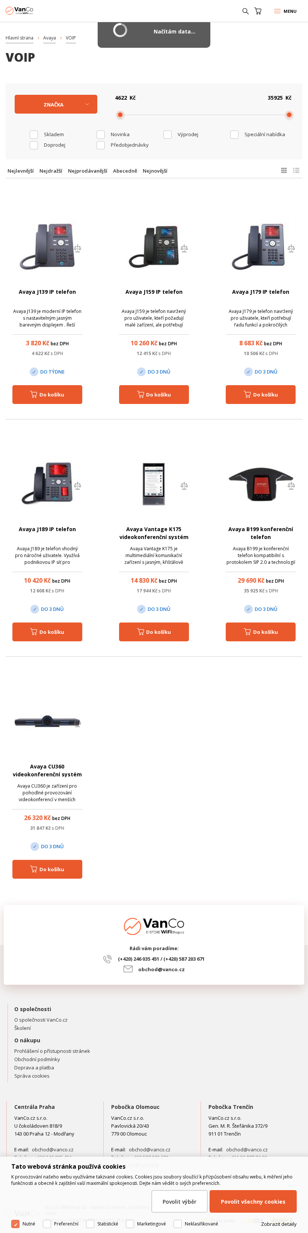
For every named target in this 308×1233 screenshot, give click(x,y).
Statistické (107, 1224)
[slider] (120, 115)
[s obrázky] (296, 170)
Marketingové (151, 1224)
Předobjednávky (130, 144)
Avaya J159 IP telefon (154, 291)
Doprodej (54, 144)
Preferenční (66, 1224)
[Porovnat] (77, 249)
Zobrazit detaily (279, 1224)
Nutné (29, 1224)
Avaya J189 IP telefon (47, 529)
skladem (54, 134)
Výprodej (188, 134)
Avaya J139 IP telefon (47, 291)
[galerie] (284, 170)
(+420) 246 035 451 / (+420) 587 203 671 (161, 958)
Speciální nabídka (265, 134)
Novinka (120, 134)
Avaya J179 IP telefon (260, 291)
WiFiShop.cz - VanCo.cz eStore (34, 10)
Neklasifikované (201, 1224)
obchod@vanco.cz (161, 969)
